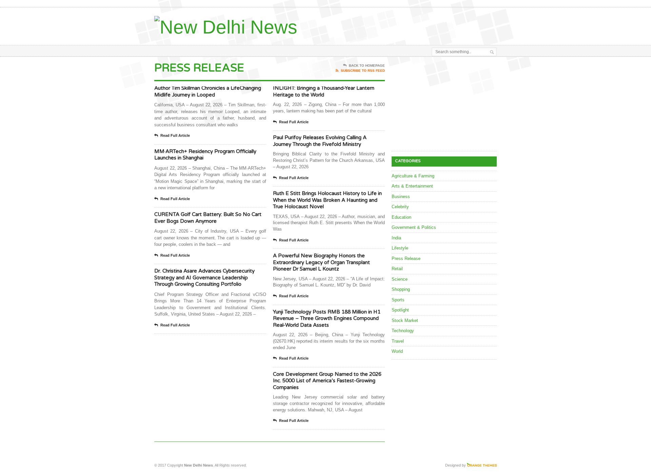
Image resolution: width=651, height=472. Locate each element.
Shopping (401, 289)
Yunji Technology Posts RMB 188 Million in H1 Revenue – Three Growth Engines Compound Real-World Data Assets (326, 318)
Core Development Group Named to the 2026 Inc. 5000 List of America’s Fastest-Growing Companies (327, 380)
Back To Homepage (367, 65)
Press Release (406, 258)
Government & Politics (414, 227)
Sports (398, 299)
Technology (403, 330)
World (397, 351)
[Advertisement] (417, 25)
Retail (397, 268)
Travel (398, 341)
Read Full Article (175, 135)
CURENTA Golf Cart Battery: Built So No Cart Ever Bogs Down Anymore (207, 217)
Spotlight (400, 310)
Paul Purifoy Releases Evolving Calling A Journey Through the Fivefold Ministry (320, 140)
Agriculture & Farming (413, 175)
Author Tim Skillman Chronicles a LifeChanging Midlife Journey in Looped (207, 91)
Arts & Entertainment (412, 186)
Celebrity (400, 206)
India (396, 237)
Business (401, 196)
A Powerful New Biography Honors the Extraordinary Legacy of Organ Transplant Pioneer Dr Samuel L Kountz (321, 262)
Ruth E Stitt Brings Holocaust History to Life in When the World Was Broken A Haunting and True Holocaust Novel (327, 200)
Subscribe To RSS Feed (363, 70)
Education (401, 217)
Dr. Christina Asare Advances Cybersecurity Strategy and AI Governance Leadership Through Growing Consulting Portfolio (204, 277)
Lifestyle (400, 248)
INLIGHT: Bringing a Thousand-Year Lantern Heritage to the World (323, 91)
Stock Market (405, 320)
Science (400, 279)
